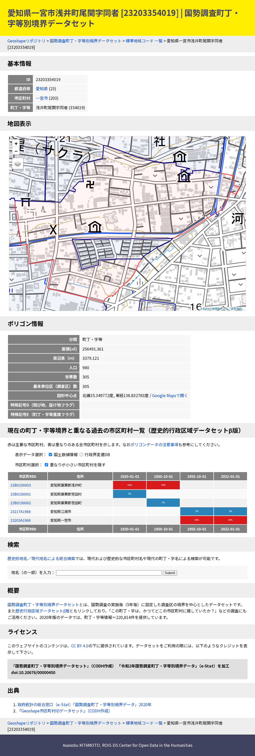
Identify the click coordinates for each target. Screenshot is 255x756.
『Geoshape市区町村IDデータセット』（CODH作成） (64, 711)
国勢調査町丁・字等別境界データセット (86, 41)
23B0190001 (20, 494)
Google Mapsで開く (170, 395)
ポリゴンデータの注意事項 (154, 444)
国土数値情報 (66, 454)
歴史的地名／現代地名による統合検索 (41, 558)
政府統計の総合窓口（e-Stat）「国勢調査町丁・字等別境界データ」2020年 (84, 704)
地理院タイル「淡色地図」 (228, 309)
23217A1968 (20, 511)
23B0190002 (20, 502)
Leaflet (205, 309)
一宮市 (42, 98)
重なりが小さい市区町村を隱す (77, 465)
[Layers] (17, 163)
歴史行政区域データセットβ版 (42, 611)
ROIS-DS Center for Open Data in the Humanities (147, 745)
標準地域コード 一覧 (144, 41)
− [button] (16, 151)
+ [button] (16, 143)
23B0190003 (20, 485)
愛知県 (42, 88)
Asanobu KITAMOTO (81, 745)
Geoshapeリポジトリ (26, 41)
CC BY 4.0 (79, 646)
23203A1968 (20, 520)
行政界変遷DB (97, 454)
